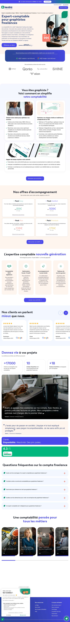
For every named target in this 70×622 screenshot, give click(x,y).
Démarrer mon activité (34, 178)
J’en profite (47, 1)
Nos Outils (37, 607)
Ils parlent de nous (56, 611)
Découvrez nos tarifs (34, 242)
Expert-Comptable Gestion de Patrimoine (27, 548)
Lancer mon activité (34, 300)
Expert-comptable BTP (9, 549)
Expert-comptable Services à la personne (45, 548)
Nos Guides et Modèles (40, 609)
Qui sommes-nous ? (57, 4)
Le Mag (36, 605)
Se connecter (65, 4)
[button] (60, 313)
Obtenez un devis (9, 45)
